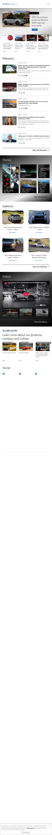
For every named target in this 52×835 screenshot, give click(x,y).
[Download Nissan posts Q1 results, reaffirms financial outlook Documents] (21, 143)
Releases (8, 58)
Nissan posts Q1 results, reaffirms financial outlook (33, 136)
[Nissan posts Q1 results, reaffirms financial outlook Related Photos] (24, 143)
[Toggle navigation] (48, 4)
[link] (12, 217)
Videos (6, 276)
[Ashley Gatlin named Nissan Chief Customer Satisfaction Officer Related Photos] (24, 127)
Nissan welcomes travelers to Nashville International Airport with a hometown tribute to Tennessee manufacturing (34, 67)
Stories (6, 160)
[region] (26, 829)
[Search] (46, 4)
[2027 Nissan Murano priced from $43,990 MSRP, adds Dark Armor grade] (16, 21)
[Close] (49, 825)
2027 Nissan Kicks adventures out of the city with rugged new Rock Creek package (33, 102)
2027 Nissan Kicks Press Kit (24, 105)
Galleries (7, 206)
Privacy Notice (30, 828)
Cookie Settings (25, 832)
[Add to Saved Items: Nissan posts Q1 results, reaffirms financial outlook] (19, 143)
